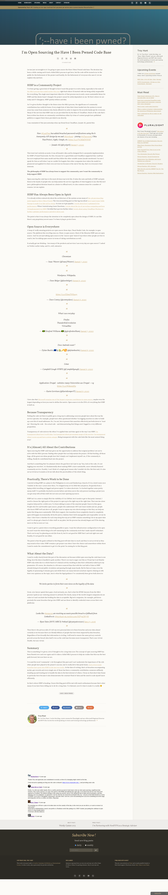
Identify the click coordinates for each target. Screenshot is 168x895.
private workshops (149, 73)
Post (56, 707)
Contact (58, 2)
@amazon (49, 613)
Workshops (27, 2)
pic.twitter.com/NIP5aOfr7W (76, 616)
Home (19, 2)
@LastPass (45, 133)
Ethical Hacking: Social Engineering (148, 156)
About (51, 2)
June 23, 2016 (90, 621)
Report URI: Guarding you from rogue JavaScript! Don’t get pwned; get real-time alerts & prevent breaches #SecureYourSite (55, 7)
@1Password (86, 136)
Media (44, 2)
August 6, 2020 (79, 280)
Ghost (130, 863)
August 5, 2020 (77, 145)
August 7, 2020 (80, 261)
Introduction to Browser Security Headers (150, 163)
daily (79, 845)
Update (68, 707)
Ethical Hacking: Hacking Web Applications (150, 173)
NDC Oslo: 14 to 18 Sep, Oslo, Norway (149, 79)
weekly (90, 845)
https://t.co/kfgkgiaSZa (66, 386)
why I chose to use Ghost (142, 865)
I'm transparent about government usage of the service (73, 434)
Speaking (37, 2)
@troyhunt (68, 136)
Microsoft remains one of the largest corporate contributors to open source (65, 400)
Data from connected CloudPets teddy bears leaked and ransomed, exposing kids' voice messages (149, 102)
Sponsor (66, 2)
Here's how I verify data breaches (147, 106)
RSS (90, 707)
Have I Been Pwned (66, 693)
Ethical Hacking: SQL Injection (146, 166)
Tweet (44, 707)
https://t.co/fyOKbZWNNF (79, 139)
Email (80, 707)
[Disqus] (66, 748)
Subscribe (158, 893)
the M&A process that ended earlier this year (43, 92)
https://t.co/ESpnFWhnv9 (66, 294)
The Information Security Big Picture (148, 154)
